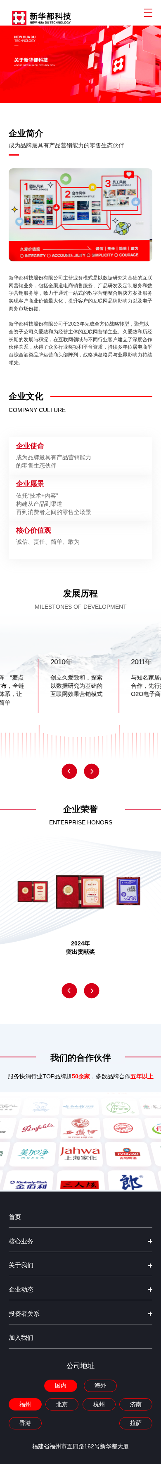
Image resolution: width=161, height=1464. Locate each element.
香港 (25, 1423)
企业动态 (21, 1289)
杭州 (99, 1404)
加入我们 (21, 1337)
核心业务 (21, 1241)
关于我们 (21, 1265)
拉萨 (136, 1423)
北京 (62, 1404)
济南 (136, 1404)
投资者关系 (24, 1313)
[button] (69, 771)
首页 (15, 1217)
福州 (25, 1404)
